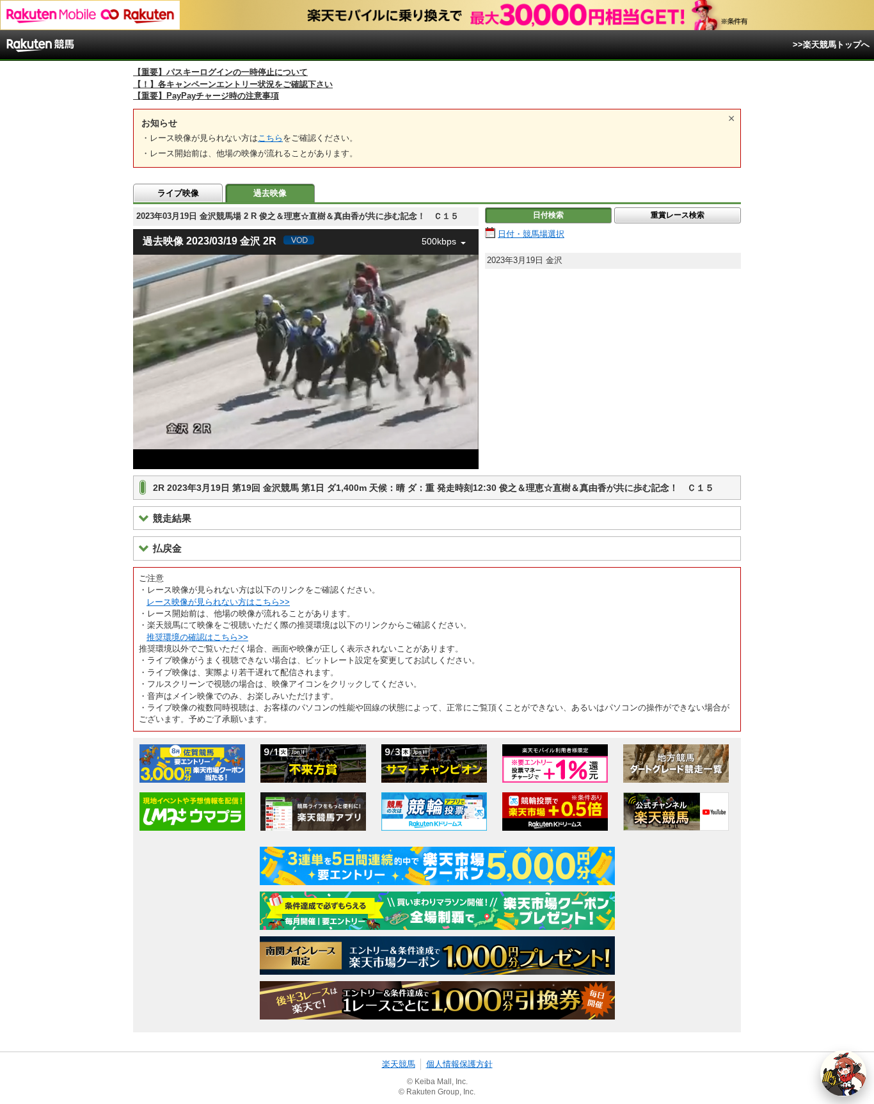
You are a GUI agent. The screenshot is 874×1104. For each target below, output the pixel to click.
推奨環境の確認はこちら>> (197, 637)
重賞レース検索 (677, 215)
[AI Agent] (843, 1073)
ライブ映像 (178, 193)
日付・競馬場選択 (531, 234)
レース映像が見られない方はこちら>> (218, 602)
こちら (270, 138)
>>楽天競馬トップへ (831, 44)
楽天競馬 (398, 1064)
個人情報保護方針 (459, 1064)
